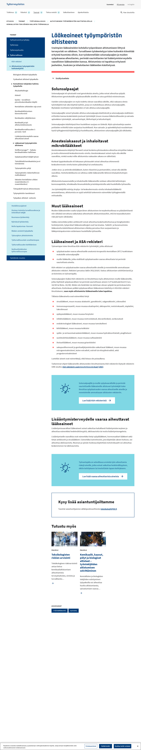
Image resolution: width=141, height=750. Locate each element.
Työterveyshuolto (17, 50)
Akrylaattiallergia (21, 90)
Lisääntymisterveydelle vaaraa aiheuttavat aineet (26, 137)
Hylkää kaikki (105, 746)
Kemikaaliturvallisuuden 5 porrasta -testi (25, 130)
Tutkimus (10, 12)
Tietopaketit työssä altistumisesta (26, 189)
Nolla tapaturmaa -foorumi (22, 226)
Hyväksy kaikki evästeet (122, 746)
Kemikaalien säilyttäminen (25, 118)
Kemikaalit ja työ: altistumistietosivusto (23, 123)
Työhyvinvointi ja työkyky (19, 40)
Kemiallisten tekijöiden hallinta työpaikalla (28, 24)
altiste (73, 611)
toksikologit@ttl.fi (109, 509)
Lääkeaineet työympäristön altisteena (26, 144)
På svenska (120, 4)
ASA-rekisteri (17, 61)
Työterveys (14, 45)
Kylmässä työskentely (20, 222)
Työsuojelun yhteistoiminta (22, 235)
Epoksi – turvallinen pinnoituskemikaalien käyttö (26, 101)
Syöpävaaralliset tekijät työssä (27, 157)
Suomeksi (110, 4)
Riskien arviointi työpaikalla (22, 231)
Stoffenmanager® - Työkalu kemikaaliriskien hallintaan (25, 151)
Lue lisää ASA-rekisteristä (94, 400)
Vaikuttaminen (69, 12)
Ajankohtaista (83, 12)
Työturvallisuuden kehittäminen (24, 245)
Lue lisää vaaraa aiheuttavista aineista (100, 476)
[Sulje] (137, 746)
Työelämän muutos (17, 258)
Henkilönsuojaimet (19, 206)
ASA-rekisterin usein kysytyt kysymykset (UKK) (82, 367)
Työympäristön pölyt (23, 168)
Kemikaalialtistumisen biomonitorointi (23, 112)
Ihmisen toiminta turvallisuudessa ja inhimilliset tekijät (26, 211)
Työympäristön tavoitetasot (24, 193)
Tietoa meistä (51, 12)
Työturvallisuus (37, 21)
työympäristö (59, 611)
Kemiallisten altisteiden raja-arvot (28, 106)
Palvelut (24, 12)
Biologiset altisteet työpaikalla (25, 75)
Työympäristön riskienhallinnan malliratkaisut (27, 174)
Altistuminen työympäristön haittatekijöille (71, 21)
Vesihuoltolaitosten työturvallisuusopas (19, 250)
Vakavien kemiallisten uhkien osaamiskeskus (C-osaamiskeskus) (26, 181)
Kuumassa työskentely (20, 217)
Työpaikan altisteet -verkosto (24, 198)
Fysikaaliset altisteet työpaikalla (25, 79)
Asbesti (18, 95)
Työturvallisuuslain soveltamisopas (25, 240)
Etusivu (10, 21)
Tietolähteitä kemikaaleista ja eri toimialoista (27, 162)
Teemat (36, 12)
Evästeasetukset (91, 746)
